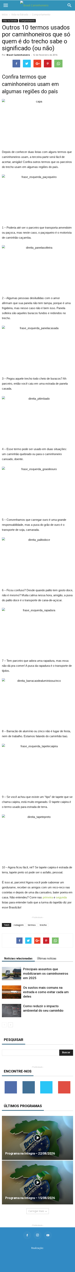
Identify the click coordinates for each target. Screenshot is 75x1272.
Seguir (28, 1082)
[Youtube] (48, 1235)
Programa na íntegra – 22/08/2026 (30, 1153)
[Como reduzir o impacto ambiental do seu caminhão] (11, 1010)
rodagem (19, 924)
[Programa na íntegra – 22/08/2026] (37, 1138)
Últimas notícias (46, 958)
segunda (61, 897)
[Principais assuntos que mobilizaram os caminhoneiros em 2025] (11, 973)
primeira (48, 897)
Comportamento (41, 14)
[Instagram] (37, 1235)
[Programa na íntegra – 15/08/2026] (37, 1182)
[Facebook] (27, 1235)
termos (32, 924)
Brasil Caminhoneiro (18, 54)
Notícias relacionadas (18, 958)
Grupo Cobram (37, 1254)
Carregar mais (36, 1211)
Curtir (11, 1082)
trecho (43, 924)
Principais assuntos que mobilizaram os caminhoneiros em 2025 (45, 973)
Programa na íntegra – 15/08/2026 (30, 1198)
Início (5, 14)
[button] (69, 5)
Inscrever (64, 1082)
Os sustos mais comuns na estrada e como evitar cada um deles (46, 992)
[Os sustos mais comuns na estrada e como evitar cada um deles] (11, 992)
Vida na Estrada (19, 14)
